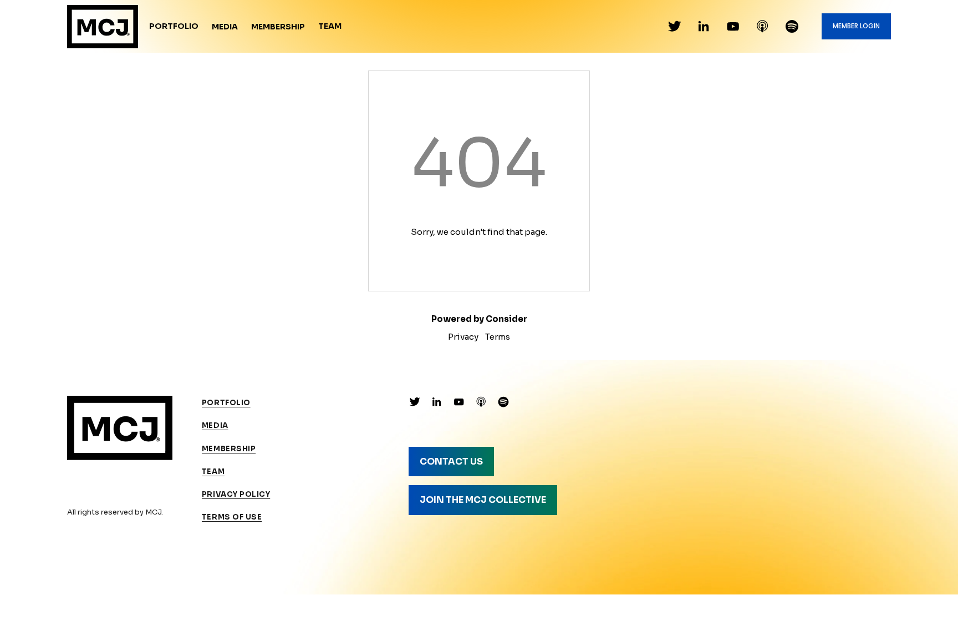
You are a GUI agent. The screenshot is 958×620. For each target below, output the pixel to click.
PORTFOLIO (226, 402)
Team (330, 26)
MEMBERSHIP (229, 448)
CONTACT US (451, 461)
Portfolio (173, 26)
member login (856, 26)
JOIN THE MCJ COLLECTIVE (483, 500)
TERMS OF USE (232, 517)
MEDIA (215, 425)
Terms (497, 336)
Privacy (463, 336)
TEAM (213, 471)
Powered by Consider (479, 319)
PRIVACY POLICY (236, 494)
